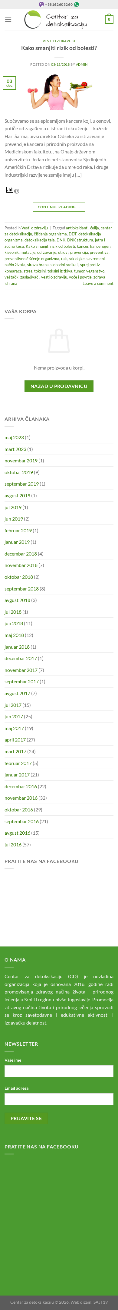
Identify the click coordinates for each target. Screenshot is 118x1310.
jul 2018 (13, 612)
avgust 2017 (17, 693)
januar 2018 (17, 647)
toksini (40, 271)
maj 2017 (14, 728)
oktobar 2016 (19, 809)
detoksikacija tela (40, 240)
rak (64, 258)
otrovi (63, 252)
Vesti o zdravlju (59, 41)
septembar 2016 (22, 821)
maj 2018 (14, 635)
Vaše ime (13, 1060)
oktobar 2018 (19, 577)
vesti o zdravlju (54, 277)
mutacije (28, 252)
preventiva (99, 252)
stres (28, 271)
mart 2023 (15, 449)
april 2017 (15, 739)
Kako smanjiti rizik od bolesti (50, 246)
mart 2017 (15, 751)
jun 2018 (14, 623)
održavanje (46, 252)
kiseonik (12, 252)
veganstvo (95, 271)
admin (82, 64)
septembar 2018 (22, 588)
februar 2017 (18, 763)
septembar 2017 (22, 681)
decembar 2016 (21, 786)
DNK (61, 240)
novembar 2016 (21, 798)
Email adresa (16, 1088)
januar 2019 (17, 542)
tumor (79, 271)
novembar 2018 (21, 565)
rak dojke (77, 258)
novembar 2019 (21, 460)
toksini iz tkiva (60, 271)
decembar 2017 (21, 658)
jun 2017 (14, 716)
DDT (73, 233)
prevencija (79, 252)
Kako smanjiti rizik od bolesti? (59, 47)
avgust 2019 (17, 495)
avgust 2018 (17, 600)
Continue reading (59, 207)
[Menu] (8, 19)
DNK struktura (80, 240)
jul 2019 (13, 507)
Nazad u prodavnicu (59, 386)
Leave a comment (98, 283)
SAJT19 (100, 1302)
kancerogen (100, 246)
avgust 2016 (17, 833)
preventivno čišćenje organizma (32, 258)
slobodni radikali (64, 264)
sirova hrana (38, 264)
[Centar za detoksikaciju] (58, 19)
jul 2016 (13, 844)
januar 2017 (17, 774)
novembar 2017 (21, 670)
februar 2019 (18, 530)
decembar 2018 (21, 553)
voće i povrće (80, 277)
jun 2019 (14, 518)
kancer (82, 246)
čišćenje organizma (50, 233)
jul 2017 (13, 705)
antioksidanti (77, 227)
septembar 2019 (22, 484)
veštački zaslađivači (22, 277)
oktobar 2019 (19, 472)
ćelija (94, 227)
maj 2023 (14, 437)
